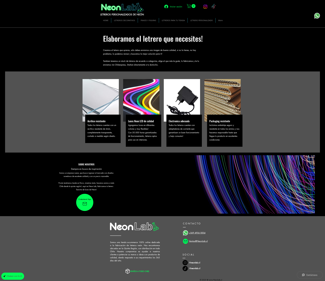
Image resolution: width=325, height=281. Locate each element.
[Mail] (185, 241)
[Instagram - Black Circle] (185, 262)
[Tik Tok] (185, 268)
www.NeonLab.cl (215, 280)
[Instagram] (205, 6)
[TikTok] (213, 6)
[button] (191, 6)
